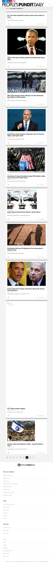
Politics (9, 13)
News (8, 94)
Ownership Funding (7, 495)
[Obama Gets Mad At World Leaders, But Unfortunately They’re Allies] (26, 42)
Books (4, 542)
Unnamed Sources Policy (8, 492)
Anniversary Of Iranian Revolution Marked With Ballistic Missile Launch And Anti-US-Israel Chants (26, 176)
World (8, 56)
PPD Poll (5, 515)
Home (7, 8)
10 (20, 457)
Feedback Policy (6, 478)
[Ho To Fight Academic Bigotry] (26, 354)
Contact (5, 518)
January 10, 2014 (10, 410)
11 (23, 457)
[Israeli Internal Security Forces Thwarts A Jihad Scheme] (26, 199)
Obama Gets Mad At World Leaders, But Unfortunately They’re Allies (26, 58)
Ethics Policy (6, 481)
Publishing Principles (8, 475)
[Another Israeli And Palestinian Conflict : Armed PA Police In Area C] (26, 430)
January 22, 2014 (11, 251)
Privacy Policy (6, 507)
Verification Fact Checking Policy (10, 483)
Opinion (9, 407)
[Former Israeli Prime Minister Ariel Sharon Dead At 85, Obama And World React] (26, 274)
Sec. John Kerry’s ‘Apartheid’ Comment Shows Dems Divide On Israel (25, 16)
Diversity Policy (6, 489)
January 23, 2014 (11, 213)
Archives (5, 539)
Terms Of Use (6, 556)
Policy (8, 442)
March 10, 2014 (10, 98)
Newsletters (6, 533)
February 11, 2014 (11, 179)
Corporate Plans (7, 527)
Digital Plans (6, 530)
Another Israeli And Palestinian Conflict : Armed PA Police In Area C (25, 444)
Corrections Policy (7, 486)
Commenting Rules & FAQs (8, 504)
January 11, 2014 (10, 291)
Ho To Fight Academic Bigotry (16, 408)
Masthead (5, 512)
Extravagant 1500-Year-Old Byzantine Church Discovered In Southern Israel (25, 249)
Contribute (5, 547)
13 (30, 457)
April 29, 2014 (10, 18)
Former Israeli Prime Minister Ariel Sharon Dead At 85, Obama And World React (26, 289)
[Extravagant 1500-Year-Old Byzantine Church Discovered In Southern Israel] (26, 234)
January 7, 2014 (10, 447)
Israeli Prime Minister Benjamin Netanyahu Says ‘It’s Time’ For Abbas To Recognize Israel (25, 134)
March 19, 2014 (10, 60)
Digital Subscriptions (7, 550)
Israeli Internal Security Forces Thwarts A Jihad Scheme (23, 212)
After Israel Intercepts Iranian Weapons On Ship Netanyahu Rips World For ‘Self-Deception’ (25, 96)
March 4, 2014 (10, 137)
